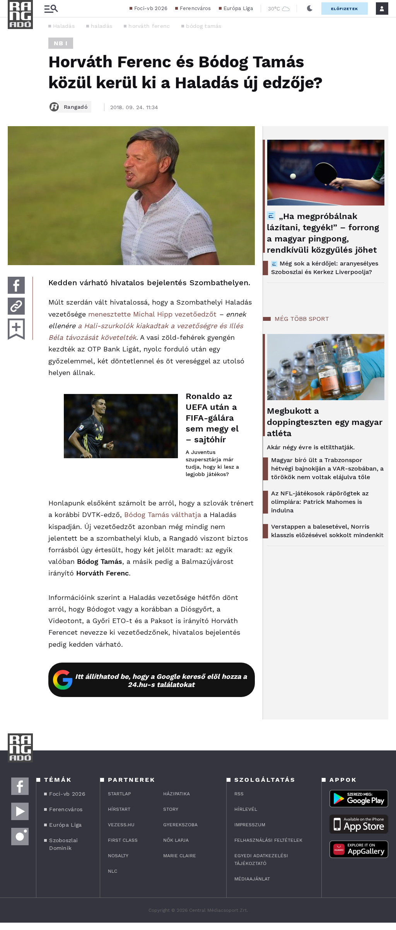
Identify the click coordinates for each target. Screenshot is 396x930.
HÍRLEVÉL (245, 809)
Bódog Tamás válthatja (162, 514)
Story (170, 809)
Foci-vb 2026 (151, 8)
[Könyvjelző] (16, 329)
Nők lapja (176, 840)
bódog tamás (203, 26)
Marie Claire (179, 855)
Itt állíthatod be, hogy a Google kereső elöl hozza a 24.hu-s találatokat (161, 680)
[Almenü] (51, 8)
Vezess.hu (121, 824)
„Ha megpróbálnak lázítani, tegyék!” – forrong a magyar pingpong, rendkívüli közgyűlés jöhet (323, 233)
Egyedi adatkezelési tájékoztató (261, 859)
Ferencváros (195, 8)
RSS (239, 793)
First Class (123, 840)
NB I (61, 43)
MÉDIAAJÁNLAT (252, 879)
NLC (112, 871)
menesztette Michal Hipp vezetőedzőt (152, 314)
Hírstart (119, 809)
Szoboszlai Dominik (63, 844)
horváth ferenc (149, 26)
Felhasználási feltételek (268, 840)
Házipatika (176, 793)
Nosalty (118, 855)
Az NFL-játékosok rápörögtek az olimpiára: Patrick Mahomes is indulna (320, 502)
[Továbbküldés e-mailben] (16, 306)
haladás (101, 26)
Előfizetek (344, 9)
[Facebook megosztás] (16, 285)
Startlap (119, 793)
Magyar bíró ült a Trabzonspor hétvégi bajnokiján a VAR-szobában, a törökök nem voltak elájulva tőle (327, 468)
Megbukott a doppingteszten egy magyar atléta (324, 422)
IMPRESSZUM (249, 824)
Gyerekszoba (180, 824)
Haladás (64, 26)
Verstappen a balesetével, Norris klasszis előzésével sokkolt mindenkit (327, 531)
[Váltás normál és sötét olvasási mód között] (309, 8)
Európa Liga (238, 8)
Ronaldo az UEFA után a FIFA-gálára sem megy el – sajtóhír (212, 417)
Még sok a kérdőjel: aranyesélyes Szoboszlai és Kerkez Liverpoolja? (324, 268)
